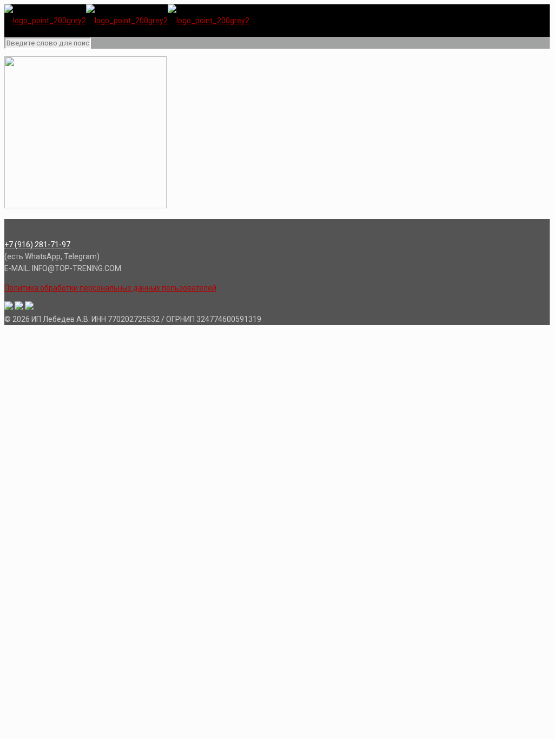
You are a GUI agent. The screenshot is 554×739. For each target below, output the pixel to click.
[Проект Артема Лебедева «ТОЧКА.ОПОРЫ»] (126, 21)
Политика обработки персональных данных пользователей (110, 287)
